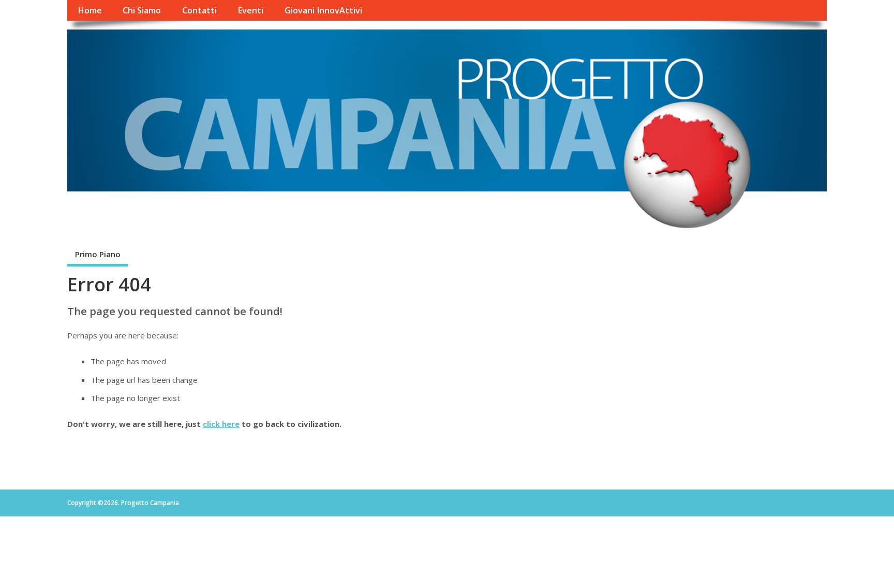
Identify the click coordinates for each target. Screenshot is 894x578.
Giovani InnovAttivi (323, 10)
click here (221, 424)
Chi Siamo (142, 10)
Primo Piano (98, 254)
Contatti (199, 10)
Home (90, 10)
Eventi (250, 10)
